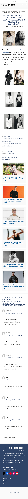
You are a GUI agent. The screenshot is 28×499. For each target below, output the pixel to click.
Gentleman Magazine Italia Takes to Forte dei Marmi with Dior (13, 178)
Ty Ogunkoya (10, 153)
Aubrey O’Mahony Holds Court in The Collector (13, 222)
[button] (27, 1)
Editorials (8, 11)
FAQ (4, 483)
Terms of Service (16, 489)
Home (3, 11)
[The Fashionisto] (8, 5)
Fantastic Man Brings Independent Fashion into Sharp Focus (13, 286)
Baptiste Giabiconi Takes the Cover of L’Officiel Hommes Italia (12, 200)
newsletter (12, 469)
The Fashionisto (6, 26)
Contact (5, 480)
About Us (5, 481)
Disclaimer (3, 489)
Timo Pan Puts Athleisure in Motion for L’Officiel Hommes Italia (13, 243)
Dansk (10, 151)
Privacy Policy (9, 489)
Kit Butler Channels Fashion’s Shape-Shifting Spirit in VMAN (13, 265)
